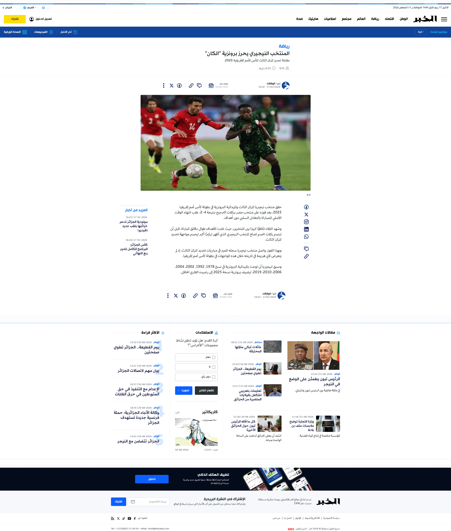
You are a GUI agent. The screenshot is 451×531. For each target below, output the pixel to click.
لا (209, 366)
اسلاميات (330, 19)
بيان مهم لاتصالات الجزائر (138, 371)
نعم (208, 357)
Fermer (444, 19)
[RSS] (112, 518)
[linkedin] (306, 229)
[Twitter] (118, 518)
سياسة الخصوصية (331, 518)
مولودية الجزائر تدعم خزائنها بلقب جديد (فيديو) (134, 226)
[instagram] (306, 222)
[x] (172, 85)
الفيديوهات (40, 32)
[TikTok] (123, 518)
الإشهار (298, 518)
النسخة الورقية (12, 32)
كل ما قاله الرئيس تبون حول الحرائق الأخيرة (243, 425)
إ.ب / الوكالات (273, 84)
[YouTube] (129, 518)
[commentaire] (199, 85)
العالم (361, 19)
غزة (420, 32)
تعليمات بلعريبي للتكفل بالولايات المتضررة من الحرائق (247, 395)
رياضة (375, 19)
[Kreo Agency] (291, 529)
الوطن (404, 19)
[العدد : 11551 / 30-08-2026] (196, 432)
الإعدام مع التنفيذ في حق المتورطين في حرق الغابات (137, 392)
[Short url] (191, 85)
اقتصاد (389, 19)
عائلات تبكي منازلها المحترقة (248, 349)
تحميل (151, 479)
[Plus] (163, 85)
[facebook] (179, 85)
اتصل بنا (288, 518)
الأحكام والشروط (312, 518)
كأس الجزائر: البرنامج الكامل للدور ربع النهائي (134, 249)
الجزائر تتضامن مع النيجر (138, 441)
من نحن (276, 518)
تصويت (185, 390)
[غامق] (48, 7)
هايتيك (313, 19)
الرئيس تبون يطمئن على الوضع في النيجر (314, 381)
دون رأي (206, 376)
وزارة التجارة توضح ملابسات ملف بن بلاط (301, 425)
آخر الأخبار (66, 32)
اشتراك (118, 501)
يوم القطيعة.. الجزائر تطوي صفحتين (247, 371)
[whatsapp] (306, 236)
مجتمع (346, 19)
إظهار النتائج (206, 390)
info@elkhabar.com (158, 529)
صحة (299, 19)
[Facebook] (135, 518)
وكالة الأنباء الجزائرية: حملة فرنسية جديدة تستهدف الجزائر (136, 418)
